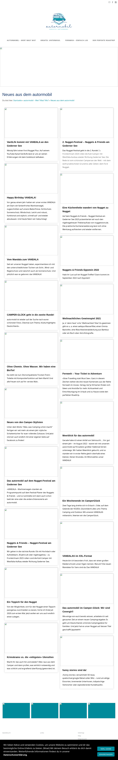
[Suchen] (115, 45)
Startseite (17, 100)
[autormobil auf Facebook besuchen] (112, 2)
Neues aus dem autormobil (62, 100)
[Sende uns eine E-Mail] (109, 2)
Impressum (82, 739)
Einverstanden (106, 754)
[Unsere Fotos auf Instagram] (116, 2)
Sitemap (81, 733)
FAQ (79, 736)
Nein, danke (106, 749)
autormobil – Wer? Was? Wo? (36, 100)
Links (42, 733)
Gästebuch (6, 733)
